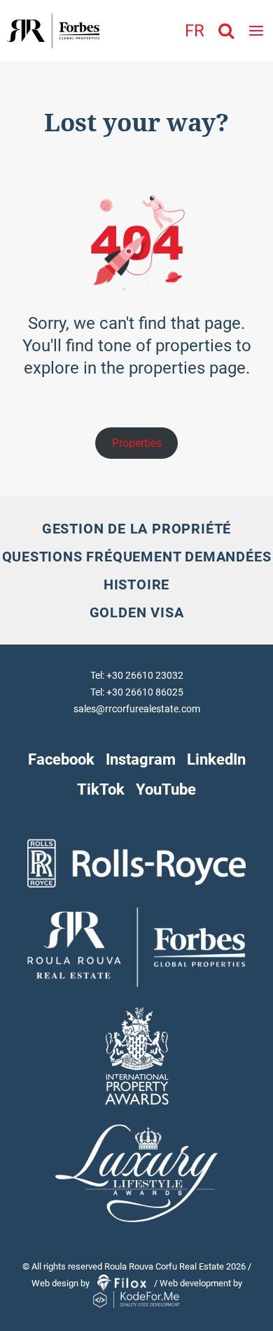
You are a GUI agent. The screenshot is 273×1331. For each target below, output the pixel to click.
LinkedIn (216, 759)
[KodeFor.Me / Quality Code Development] (137, 1300)
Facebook (61, 759)
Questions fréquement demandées (137, 556)
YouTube (166, 789)
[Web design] (123, 1284)
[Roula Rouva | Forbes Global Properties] (49, 30)
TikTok (101, 789)
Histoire (136, 584)
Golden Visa (137, 612)
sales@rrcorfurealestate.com (137, 708)
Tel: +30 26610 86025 (136, 692)
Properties (137, 443)
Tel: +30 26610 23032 (136, 675)
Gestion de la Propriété (136, 528)
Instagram (141, 759)
